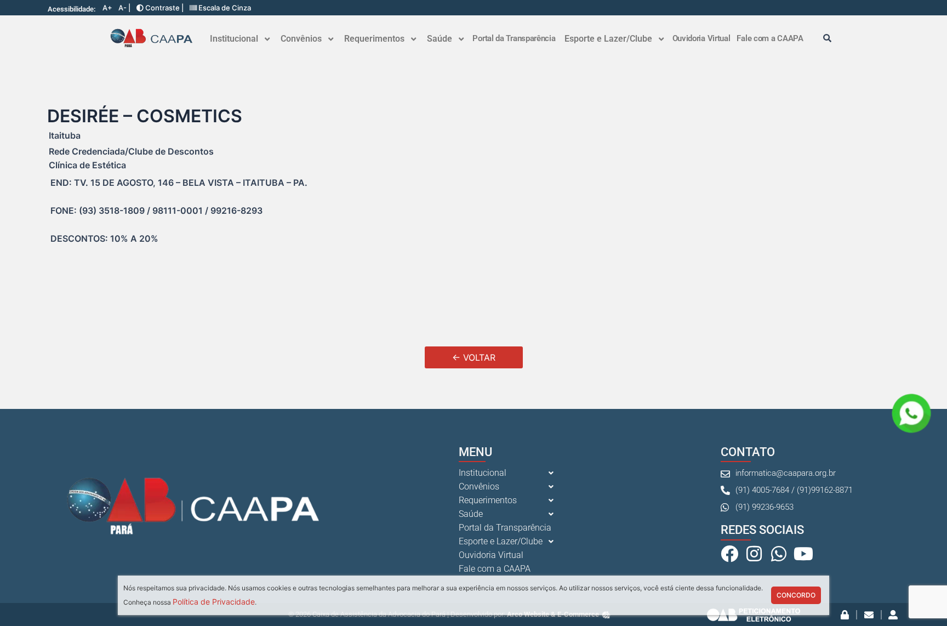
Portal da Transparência (513, 38)
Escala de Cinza (224, 8)
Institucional (234, 38)
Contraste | (164, 8)
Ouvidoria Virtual (701, 38)
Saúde (439, 38)
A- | (124, 8)
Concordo (796, 595)
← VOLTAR (473, 357)
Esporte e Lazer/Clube (608, 38)
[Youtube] (803, 553)
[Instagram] (754, 553)
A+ (107, 8)
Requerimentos (374, 38)
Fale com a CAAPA (770, 38)
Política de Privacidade (214, 601)
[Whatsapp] (779, 553)
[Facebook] (729, 553)
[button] (239, 38)
